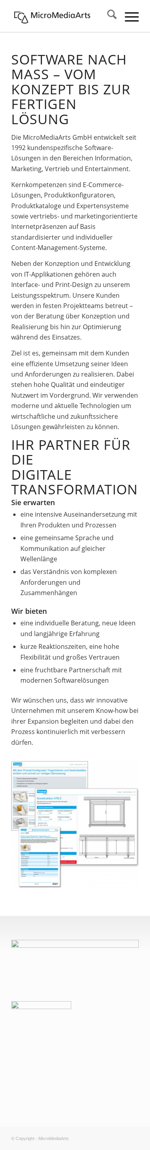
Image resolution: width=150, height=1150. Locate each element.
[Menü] (128, 16)
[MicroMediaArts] (62, 16)
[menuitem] (107, 16)
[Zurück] (29, 824)
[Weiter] (121, 824)
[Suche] (107, 16)
